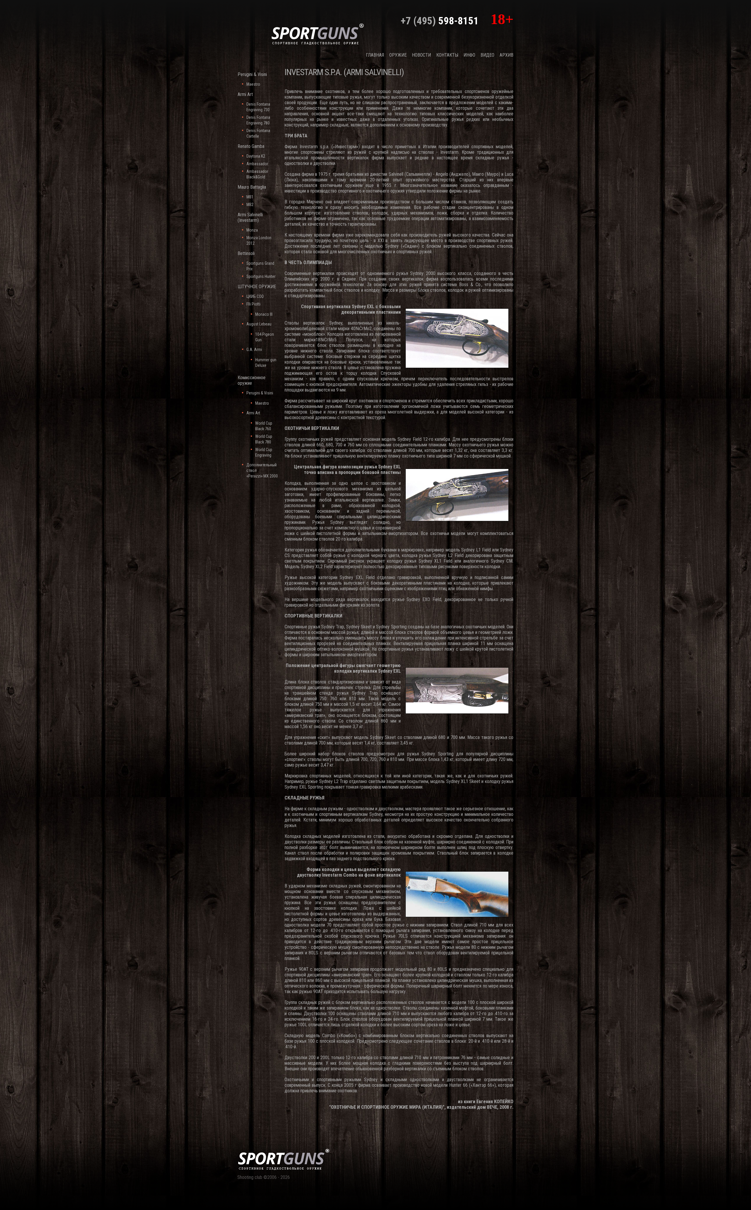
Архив (506, 55)
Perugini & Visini (252, 74)
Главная (375, 55)
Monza (252, 230)
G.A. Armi (254, 349)
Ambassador (257, 163)
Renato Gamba (251, 146)
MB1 (249, 197)
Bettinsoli (246, 253)
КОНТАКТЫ (447, 55)
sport (317, 33)
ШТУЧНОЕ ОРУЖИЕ (257, 286)
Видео (487, 55)
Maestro (253, 84)
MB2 (249, 204)
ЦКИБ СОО (255, 296)
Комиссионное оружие (251, 380)
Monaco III (264, 314)
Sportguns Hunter (260, 276)
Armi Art (245, 94)
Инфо (469, 55)
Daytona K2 (255, 156)
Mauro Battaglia (252, 187)
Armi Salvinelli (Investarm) (250, 217)
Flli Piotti (253, 304)
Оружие (398, 55)
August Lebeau (258, 324)
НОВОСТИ (421, 55)
